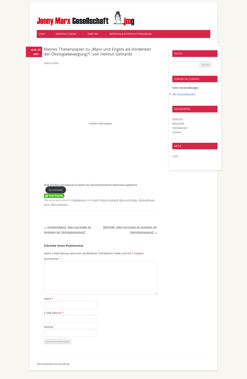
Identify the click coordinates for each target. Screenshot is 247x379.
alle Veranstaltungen (183, 94)
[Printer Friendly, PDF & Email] (54, 195)
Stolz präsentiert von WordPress (53, 363)
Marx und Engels (128, 200)
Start (42, 33)
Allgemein (177, 119)
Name (48, 298)
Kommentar (52, 258)
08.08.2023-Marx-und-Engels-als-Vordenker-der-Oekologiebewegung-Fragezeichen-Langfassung (90, 184)
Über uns (93, 33)
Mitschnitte (178, 123)
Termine (176, 132)
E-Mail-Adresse (54, 312)
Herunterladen (55, 190)
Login (175, 155)
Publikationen (78, 200)
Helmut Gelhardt (109, 200)
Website (48, 327)
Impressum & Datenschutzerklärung (131, 33)
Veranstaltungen (66, 33)
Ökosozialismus (59, 204)
